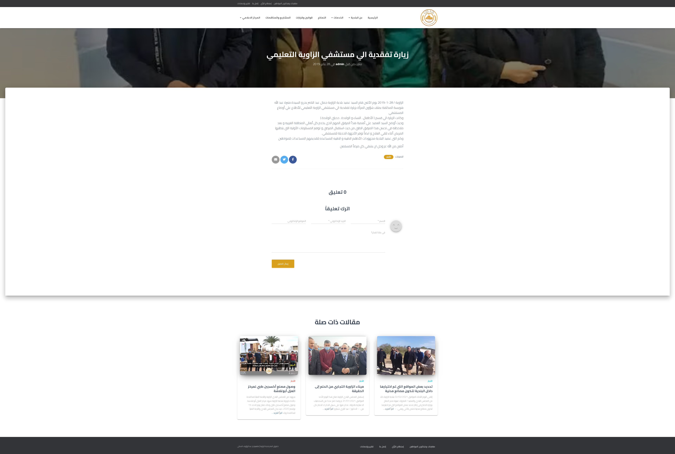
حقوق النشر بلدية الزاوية (269, 446)
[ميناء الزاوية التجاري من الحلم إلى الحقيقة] (337, 355)
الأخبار (388, 157)
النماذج (322, 17)
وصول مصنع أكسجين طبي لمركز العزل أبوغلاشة (271, 389)
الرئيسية (373, 17)
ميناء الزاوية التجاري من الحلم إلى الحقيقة (339, 389)
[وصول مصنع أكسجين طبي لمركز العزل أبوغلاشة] (269, 355)
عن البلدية (356, 17)
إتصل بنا (255, 3)
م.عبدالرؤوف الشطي (245, 446)
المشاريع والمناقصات (278, 17)
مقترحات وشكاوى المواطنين (285, 3)
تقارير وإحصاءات (243, 3)
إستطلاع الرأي (266, 3)
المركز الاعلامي (251, 17)
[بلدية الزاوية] (429, 17)
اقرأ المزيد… (388, 409)
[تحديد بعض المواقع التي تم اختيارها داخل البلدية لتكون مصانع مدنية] (406, 355)
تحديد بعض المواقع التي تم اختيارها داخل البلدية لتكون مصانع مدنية (406, 389)
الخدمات (338, 17)
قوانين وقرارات (304, 17)
